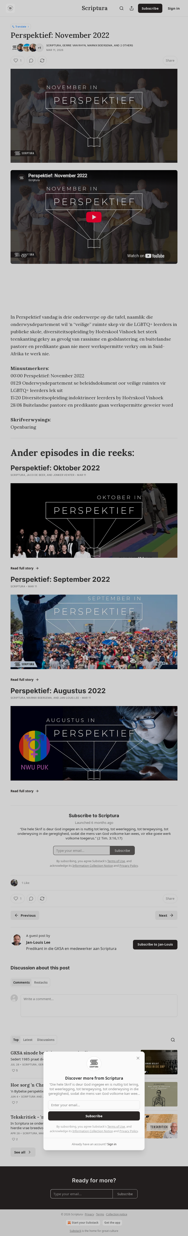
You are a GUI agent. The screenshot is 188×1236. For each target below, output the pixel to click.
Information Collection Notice (92, 1131)
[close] (138, 1058)
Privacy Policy (128, 1131)
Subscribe (94, 1116)
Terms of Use (116, 1126)
